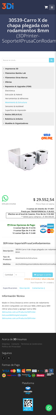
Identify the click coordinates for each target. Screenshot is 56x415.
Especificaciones (10, 288)
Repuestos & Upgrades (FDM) (18, 86)
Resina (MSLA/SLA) (13, 114)
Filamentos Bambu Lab (15, 73)
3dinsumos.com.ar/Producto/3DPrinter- (19, 318)
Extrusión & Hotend (13, 94)
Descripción (25, 288)
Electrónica (10, 90)
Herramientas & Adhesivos (16, 98)
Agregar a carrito (43, 274)
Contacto (15, 344)
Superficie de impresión (15, 110)
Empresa (6, 344)
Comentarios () (38, 288)
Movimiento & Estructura (16, 102)
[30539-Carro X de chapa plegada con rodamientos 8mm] (28, 158)
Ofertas (8, 82)
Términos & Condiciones (31, 344)
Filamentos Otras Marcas (16, 77)
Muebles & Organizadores (16, 123)
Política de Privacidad (11, 346)
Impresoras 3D (11, 68)
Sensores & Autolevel (14, 106)
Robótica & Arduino (14, 119)
